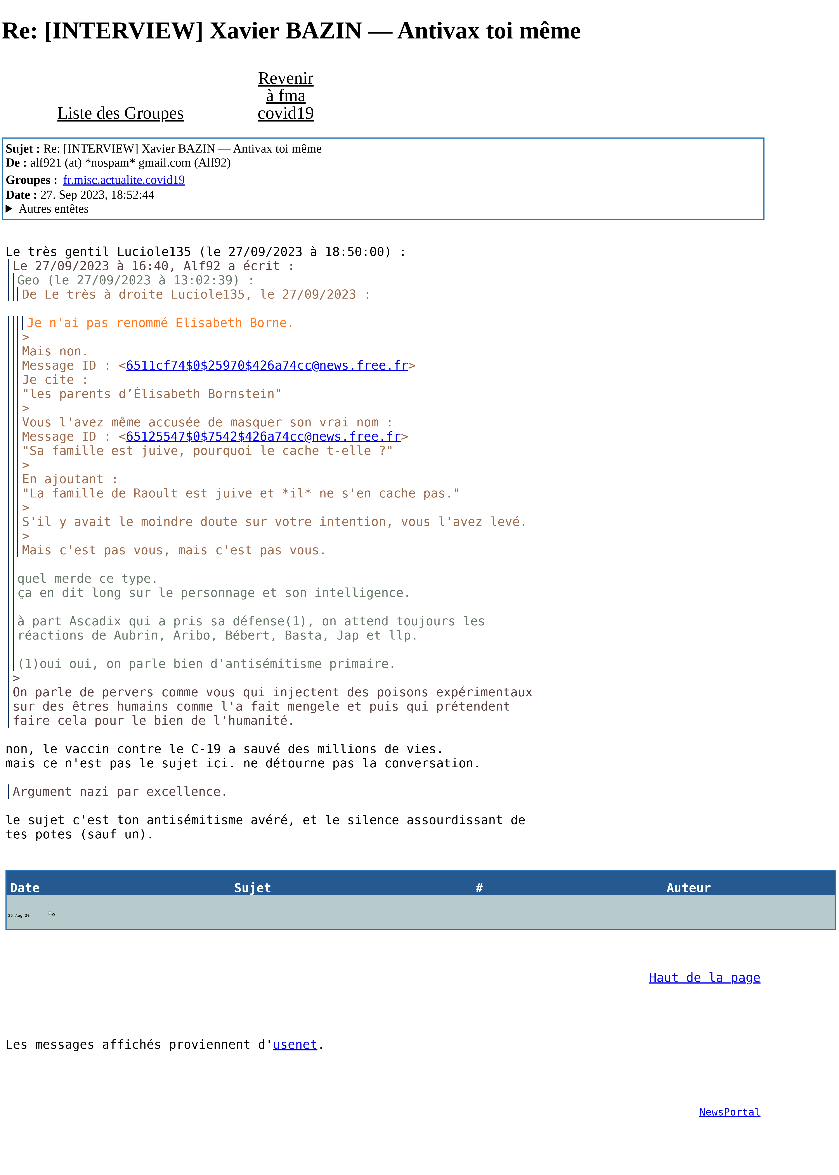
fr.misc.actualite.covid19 (124, 179)
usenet (295, 1044)
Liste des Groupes (120, 112)
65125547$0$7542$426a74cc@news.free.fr (263, 436)
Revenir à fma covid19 (286, 95)
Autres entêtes (54, 208)
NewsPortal (730, 1112)
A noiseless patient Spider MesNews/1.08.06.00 (134, 209)
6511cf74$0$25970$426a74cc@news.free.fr (267, 365)
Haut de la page (705, 977)
